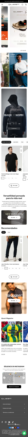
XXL (16, 178)
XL (12, 178)
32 (9, 268)
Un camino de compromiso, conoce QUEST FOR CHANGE (11, 345)
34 (12, 268)
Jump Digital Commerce (15, 434)
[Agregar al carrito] (20, 169)
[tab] (6, 142)
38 (19, 268)
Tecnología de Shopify (15, 433)
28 (2, 268)
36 (16, 268)
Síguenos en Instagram (14, 386)
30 (6, 268)
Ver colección (11, 56)
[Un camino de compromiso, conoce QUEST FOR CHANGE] (11, 331)
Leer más (3, 354)
